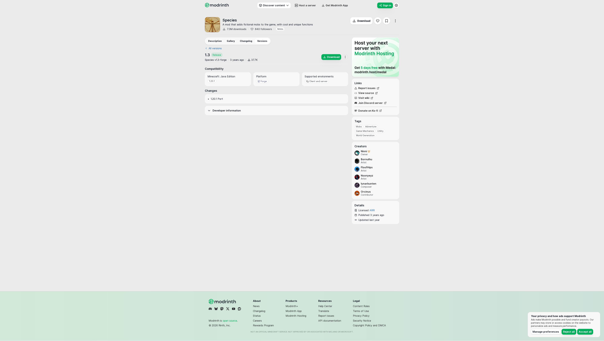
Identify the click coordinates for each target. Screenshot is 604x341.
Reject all (569, 331)
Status (257, 315)
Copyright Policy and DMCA (369, 325)
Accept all (585, 331)
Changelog (259, 311)
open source (230, 320)
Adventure (370, 126)
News (256, 306)
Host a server (307, 5)
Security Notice (362, 320)
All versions (215, 48)
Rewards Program (263, 325)
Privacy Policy (361, 315)
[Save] (386, 21)
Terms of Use (361, 311)
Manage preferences (546, 331)
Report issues (366, 88)
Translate (323, 311)
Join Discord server (370, 103)
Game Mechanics (365, 131)
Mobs (280, 29)
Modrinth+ (292, 306)
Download (363, 20)
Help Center (325, 306)
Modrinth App (294, 311)
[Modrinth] (223, 301)
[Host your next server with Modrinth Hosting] (375, 57)
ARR (372, 210)
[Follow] (377, 21)
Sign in (387, 5)
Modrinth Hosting (296, 315)
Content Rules (361, 306)
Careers (257, 320)
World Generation (365, 135)
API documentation (329, 320)
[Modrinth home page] (217, 6)
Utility (380, 131)
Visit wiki (363, 97)
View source (366, 93)
